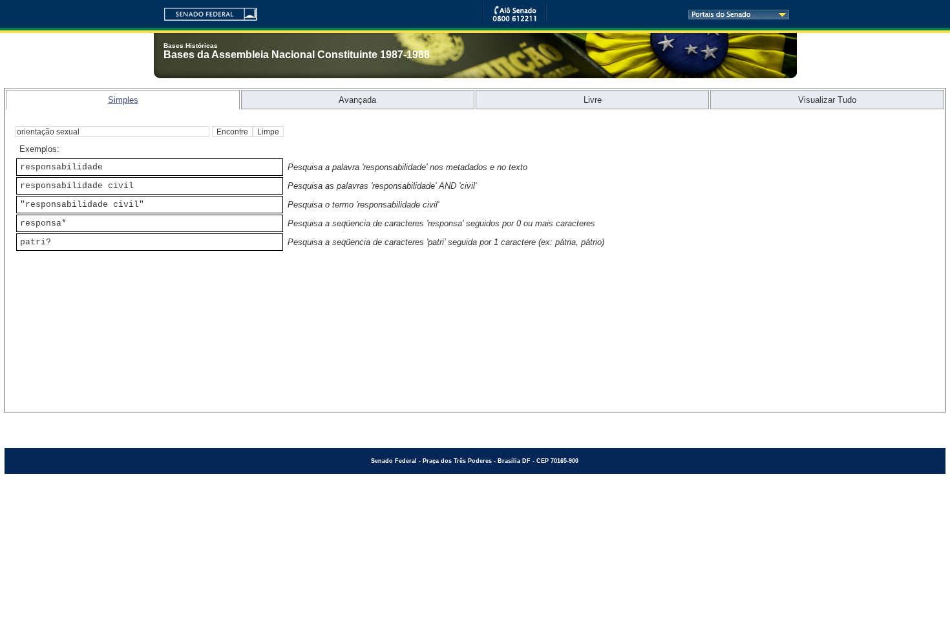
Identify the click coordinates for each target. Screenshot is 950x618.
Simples (123, 100)
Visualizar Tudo (827, 100)
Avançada (357, 100)
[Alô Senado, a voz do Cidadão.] (514, 19)
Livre (593, 100)
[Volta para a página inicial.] (205, 12)
